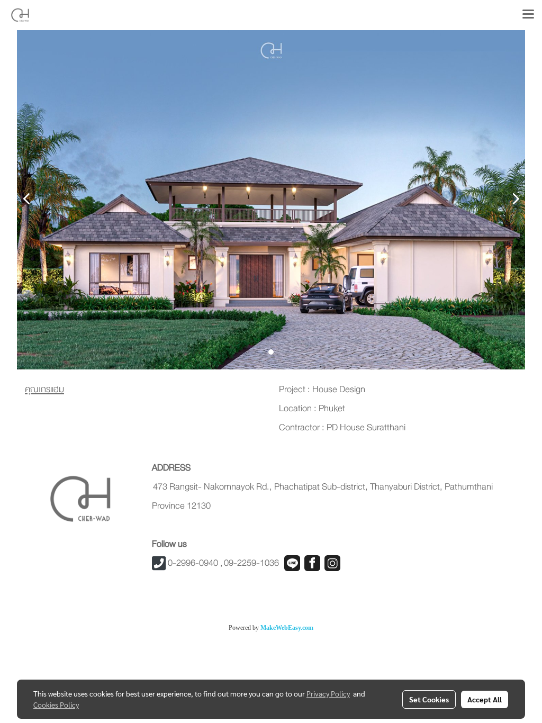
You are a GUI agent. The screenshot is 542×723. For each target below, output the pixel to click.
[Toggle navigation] (528, 14)
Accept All (484, 699)
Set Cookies (429, 699)
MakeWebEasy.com (286, 627)
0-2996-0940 (193, 563)
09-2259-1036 (251, 563)
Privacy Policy (328, 693)
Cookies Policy (56, 704)
